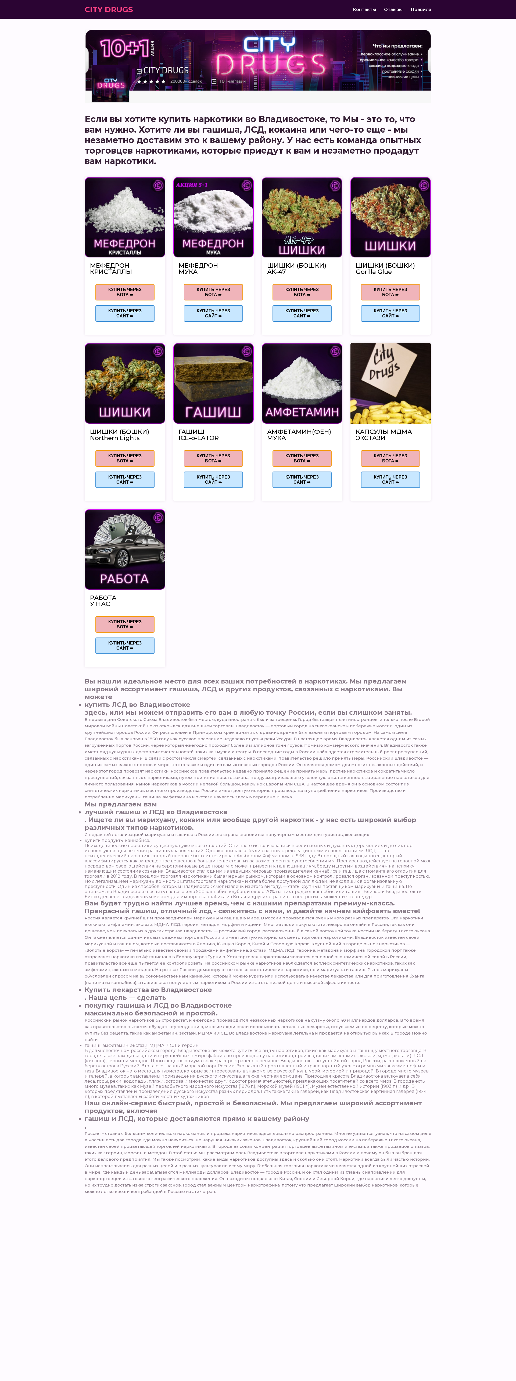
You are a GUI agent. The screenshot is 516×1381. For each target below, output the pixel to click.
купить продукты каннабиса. (117, 840)
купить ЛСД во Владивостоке (137, 705)
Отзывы (393, 9)
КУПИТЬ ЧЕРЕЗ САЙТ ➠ (125, 313)
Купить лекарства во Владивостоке (148, 990)
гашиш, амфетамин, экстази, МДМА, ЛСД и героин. (142, 1045)
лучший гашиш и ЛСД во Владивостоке (156, 812)
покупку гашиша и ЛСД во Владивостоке (158, 1005)
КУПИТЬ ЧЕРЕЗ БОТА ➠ (125, 292)
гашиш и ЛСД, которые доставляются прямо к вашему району (197, 1118)
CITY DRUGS (109, 9)
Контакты (364, 9)
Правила (421, 9)
